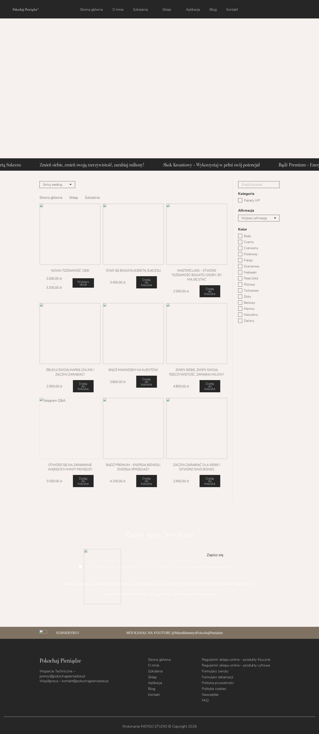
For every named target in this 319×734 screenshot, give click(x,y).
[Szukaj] (276, 184)
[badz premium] (133, 428)
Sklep (73, 197)
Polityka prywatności (218, 682)
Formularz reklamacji (217, 677)
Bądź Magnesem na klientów (133, 370)
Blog (151, 688)
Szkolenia (155, 671)
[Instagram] (47, 693)
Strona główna (51, 197)
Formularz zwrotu (215, 671)
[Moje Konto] (295, 9)
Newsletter (210, 694)
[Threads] (66, 692)
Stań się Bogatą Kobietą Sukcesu (133, 270)
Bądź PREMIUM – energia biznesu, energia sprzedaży (133, 467)
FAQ (205, 700)
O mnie (153, 665)
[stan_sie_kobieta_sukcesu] (133, 234)
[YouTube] (53, 692)
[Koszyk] (306, 9)
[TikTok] (60, 692)
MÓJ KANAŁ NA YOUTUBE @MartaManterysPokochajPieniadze (174, 633)
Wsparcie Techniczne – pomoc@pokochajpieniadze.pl (62, 673)
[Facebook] (41, 692)
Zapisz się (215, 554)
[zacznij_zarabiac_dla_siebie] (196, 428)
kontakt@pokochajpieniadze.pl (85, 680)
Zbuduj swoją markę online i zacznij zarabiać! (70, 372)
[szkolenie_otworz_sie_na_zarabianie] (70, 428)
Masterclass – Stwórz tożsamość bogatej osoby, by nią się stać (196, 274)
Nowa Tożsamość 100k (70, 270)
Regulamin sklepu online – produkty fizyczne (236, 659)
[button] (151, 9)
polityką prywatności (216, 566)
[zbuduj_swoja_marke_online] (70, 333)
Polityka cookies (214, 688)
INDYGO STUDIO (154, 726)
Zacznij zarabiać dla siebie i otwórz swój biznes (196, 467)
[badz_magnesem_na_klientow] (133, 333)
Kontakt (154, 694)
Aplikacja (155, 682)
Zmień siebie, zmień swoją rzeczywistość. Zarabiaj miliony (196, 372)
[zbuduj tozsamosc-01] (196, 234)
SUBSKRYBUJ (67, 633)
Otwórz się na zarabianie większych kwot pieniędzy (70, 467)
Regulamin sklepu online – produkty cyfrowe (236, 665)
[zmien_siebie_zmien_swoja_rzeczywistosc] (196, 333)
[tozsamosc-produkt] (70, 234)
